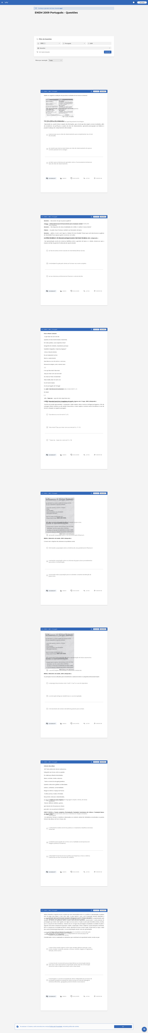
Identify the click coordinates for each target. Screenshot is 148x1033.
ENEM (45, 91)
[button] (142, 2)
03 (42, 329)
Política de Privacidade (55, 1026)
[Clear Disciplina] (82, 43)
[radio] (47, 109)
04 (42, 493)
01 (42, 91)
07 (42, 910)
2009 (49, 91)
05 (42, 629)
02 (42, 216)
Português (54, 91)
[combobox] (49, 43)
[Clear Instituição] (57, 43)
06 (42, 762)
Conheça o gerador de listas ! (50, 8)
